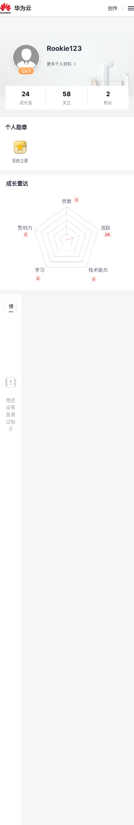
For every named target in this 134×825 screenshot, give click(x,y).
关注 (67, 103)
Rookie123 (64, 48)
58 (67, 94)
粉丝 (108, 103)
